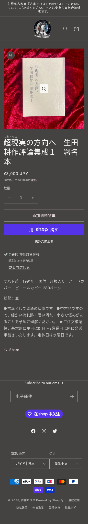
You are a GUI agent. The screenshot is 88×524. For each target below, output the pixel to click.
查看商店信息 (19, 267)
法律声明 (71, 508)
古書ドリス (28, 500)
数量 (7, 188)
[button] (9, 29)
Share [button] (14, 350)
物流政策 (38, 508)
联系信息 (54, 508)
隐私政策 (22, 508)
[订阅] (71, 396)
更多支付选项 (44, 241)
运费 (33, 179)
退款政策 (74, 500)
